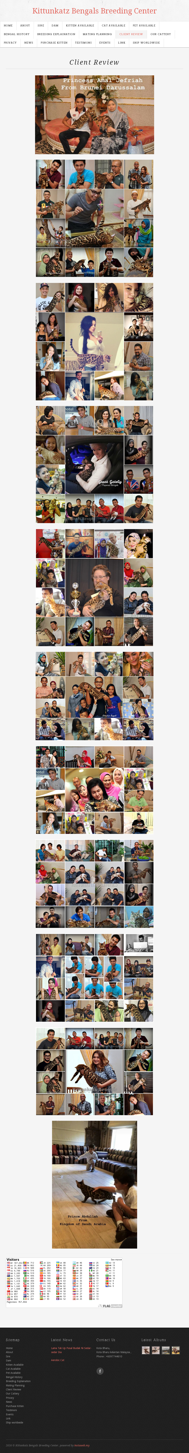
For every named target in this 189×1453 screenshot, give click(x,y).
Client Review (131, 34)
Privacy (10, 43)
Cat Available (113, 25)
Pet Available (144, 25)
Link (121, 43)
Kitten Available (80, 25)
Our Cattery (161, 34)
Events (105, 43)
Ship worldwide (146, 43)
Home (8, 25)
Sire (41, 25)
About (25, 25)
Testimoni (83, 43)
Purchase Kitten (54, 43)
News (28, 43)
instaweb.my (82, 1445)
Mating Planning (97, 34)
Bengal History (17, 34)
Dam (55, 25)
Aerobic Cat (57, 1360)
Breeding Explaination (56, 34)
